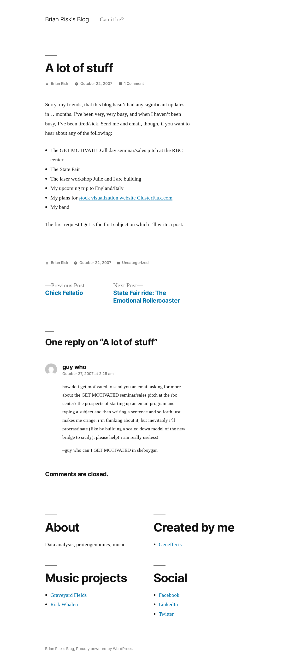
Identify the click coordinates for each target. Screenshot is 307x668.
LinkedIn (168, 604)
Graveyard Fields (68, 595)
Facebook (169, 595)
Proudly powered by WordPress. (104, 648)
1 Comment (134, 83)
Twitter (166, 614)
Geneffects (170, 544)
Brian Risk (59, 83)
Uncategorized (135, 262)
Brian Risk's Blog (67, 19)
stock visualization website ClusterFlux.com (125, 197)
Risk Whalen (64, 604)
